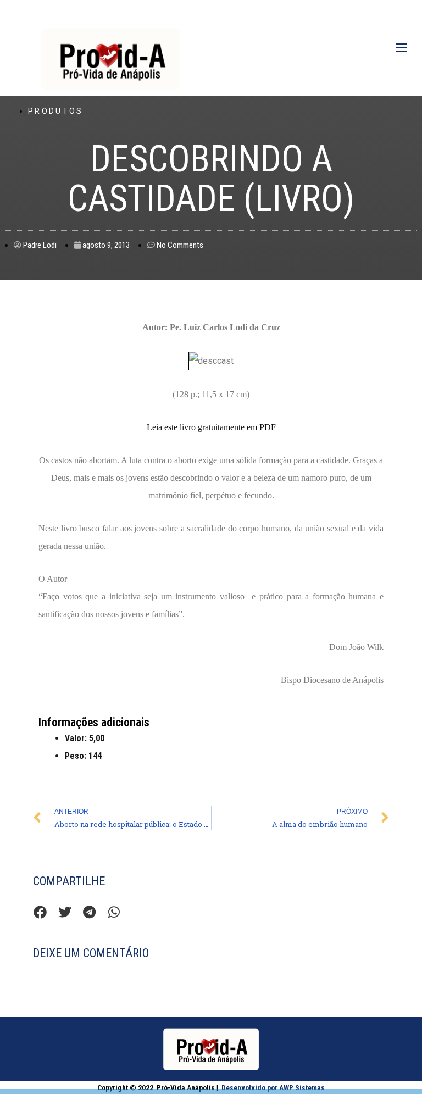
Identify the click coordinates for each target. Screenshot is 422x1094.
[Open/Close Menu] (401, 48)
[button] (39, 911)
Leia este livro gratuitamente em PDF (211, 427)
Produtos (55, 111)
